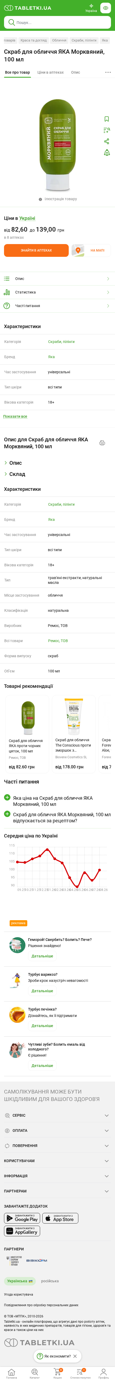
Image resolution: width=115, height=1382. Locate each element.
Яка (105, 40)
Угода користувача (18, 1294)
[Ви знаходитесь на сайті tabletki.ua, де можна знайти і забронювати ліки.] (28, 8)
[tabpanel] (57, 465)
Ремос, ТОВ (58, 641)
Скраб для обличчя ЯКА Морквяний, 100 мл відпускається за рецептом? (62, 817)
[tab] (17, 73)
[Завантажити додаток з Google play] (22, 1218)
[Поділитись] (106, 141)
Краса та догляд (34, 40)
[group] (57, 227)
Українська (17, 1281)
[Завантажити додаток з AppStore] (60, 1218)
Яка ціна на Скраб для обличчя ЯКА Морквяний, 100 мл (53, 801)
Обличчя (59, 40)
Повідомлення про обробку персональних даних (41, 1305)
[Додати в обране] (106, 119)
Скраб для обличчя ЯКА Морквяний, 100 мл (54, 55)
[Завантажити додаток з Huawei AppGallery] (22, 1231)
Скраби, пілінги (84, 40)
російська (50, 1281)
